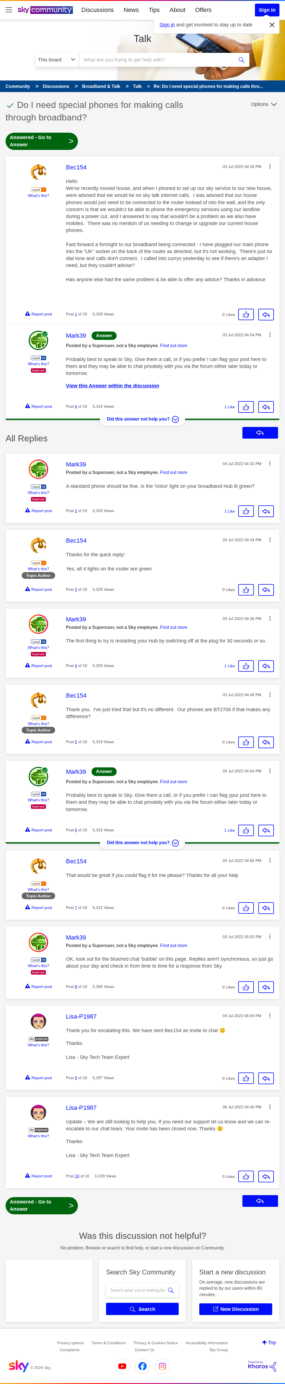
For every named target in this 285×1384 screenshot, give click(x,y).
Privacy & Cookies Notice (156, 1343)
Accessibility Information (207, 1343)
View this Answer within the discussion (112, 386)
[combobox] (155, 60)
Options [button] (259, 104)
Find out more (173, 345)
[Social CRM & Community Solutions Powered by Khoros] (262, 1366)
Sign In (267, 10)
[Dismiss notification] (272, 25)
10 (77, 1176)
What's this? (38, 195)
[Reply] (266, 314)
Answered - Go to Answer (42, 141)
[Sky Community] (45, 10)
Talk (142, 38)
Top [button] (272, 1342)
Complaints (70, 1350)
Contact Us (144, 1350)
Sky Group (218, 1350)
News (131, 9)
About (177, 9)
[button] (270, 166)
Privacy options (70, 1343)
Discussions (97, 9)
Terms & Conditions (109, 1343)
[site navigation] (9, 10)
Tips (154, 9)
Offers (203, 9)
